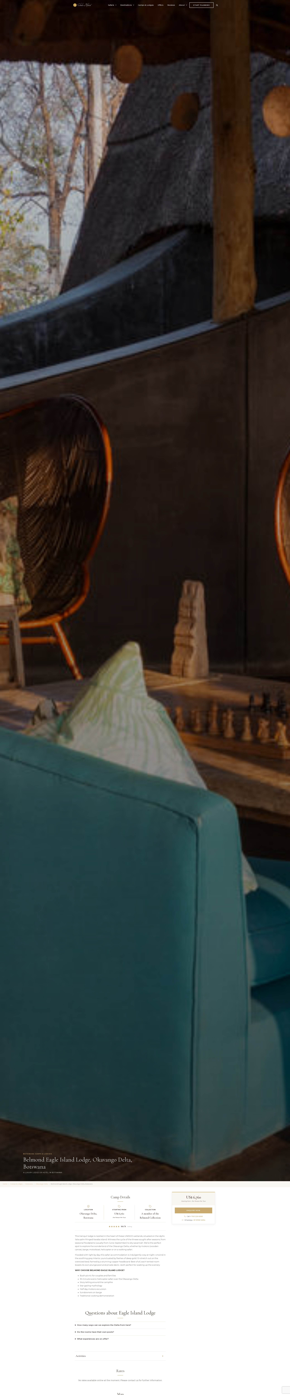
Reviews (171, 5)
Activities (81, 1356)
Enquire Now (193, 1210)
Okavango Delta (42, 1184)
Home (5, 1184)
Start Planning (201, 5)
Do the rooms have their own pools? (95, 1332)
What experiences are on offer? (93, 1339)
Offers (160, 5)
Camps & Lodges (146, 5)
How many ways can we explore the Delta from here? (104, 1325)
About (182, 5)
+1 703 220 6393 (196, 1216)
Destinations (126, 5)
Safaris (111, 5)
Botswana (29, 1184)
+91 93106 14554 (199, 1220)
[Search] (217, 5)
